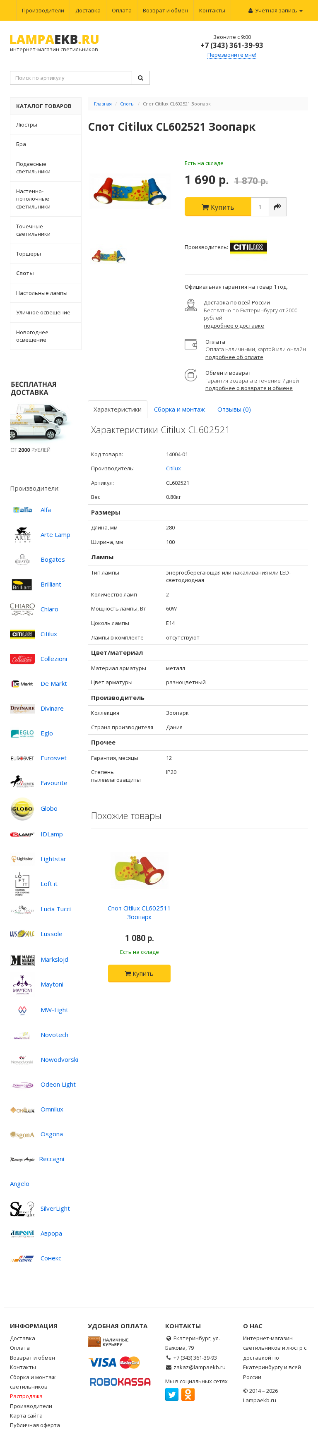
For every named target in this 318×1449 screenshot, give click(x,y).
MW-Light (54, 1010)
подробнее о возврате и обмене (249, 388)
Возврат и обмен (165, 10)
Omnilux (52, 1109)
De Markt (54, 683)
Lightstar (53, 859)
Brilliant (51, 584)
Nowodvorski (59, 1059)
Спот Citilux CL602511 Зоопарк (139, 912)
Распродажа (26, 1396)
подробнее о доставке (234, 325)
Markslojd (54, 959)
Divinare (52, 708)
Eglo (47, 733)
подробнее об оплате (234, 357)
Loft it (49, 883)
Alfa (46, 509)
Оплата (122, 10)
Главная (103, 104)
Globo (49, 808)
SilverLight (55, 1208)
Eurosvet (54, 758)
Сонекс (51, 1258)
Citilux (49, 634)
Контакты (212, 10)
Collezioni (54, 658)
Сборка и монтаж (179, 409)
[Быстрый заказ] (278, 206)
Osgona (52, 1134)
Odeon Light (58, 1084)
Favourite (54, 782)
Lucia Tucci (56, 909)
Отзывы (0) (234, 409)
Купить (142, 973)
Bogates (53, 559)
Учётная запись (276, 10)
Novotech (54, 1034)
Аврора (51, 1233)
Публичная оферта (35, 1425)
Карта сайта (26, 1415)
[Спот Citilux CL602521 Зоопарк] (130, 191)
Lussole (52, 933)
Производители (43, 10)
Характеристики (118, 409)
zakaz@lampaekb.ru (199, 1367)
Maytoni (52, 984)
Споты (127, 104)
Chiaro (49, 609)
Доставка (88, 10)
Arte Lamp (55, 534)
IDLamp (52, 834)
